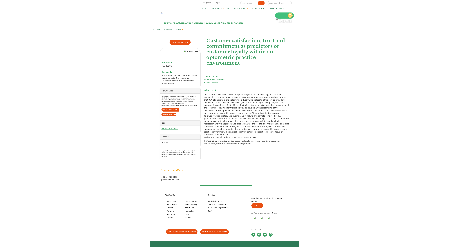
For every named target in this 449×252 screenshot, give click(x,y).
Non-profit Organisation (218, 208)
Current (157, 29)
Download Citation (168, 114)
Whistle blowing (215, 201)
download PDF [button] (181, 42)
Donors (170, 208)
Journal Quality (191, 204)
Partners (170, 211)
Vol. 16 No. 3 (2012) (223, 23)
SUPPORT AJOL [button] (277, 8)
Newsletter (189, 211)
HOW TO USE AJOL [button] (237, 8)
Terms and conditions (217, 204)
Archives (168, 29)
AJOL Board (172, 204)
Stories (188, 218)
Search (261, 3)
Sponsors (171, 214)
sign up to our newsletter (214, 232)
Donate (257, 205)
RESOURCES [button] (258, 8)
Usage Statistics (191, 201)
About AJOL (190, 208)
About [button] (179, 29)
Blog (187, 214)
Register (207, 3)
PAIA (210, 211)
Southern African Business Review (193, 23)
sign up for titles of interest (181, 232)
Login (217, 3)
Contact (170, 218)
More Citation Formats (169, 109)
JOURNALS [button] (217, 8)
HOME (204, 8)
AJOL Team (171, 201)
